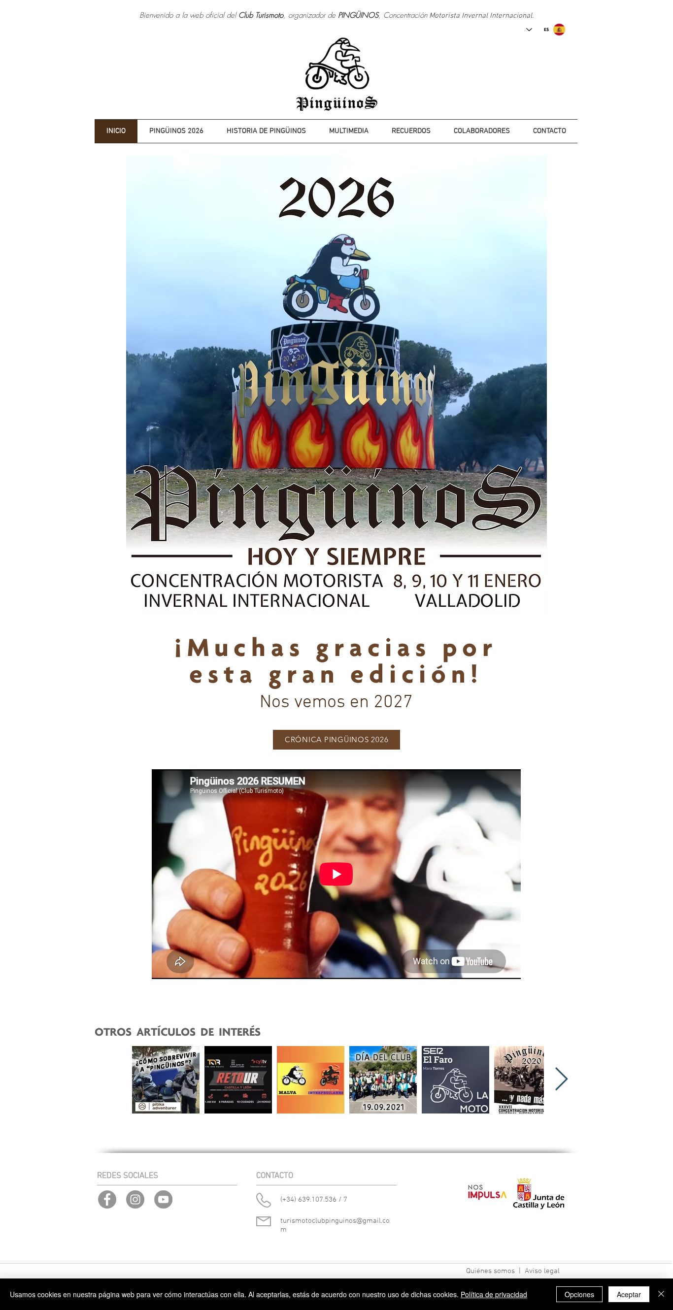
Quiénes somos (490, 1271)
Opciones (579, 1294)
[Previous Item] (112, 1079)
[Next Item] (561, 1079)
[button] (266, 131)
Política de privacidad (494, 1294)
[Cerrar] (661, 1294)
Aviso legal (542, 1271)
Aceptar (629, 1294)
